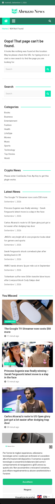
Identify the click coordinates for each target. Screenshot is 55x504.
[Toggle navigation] (13, 21)
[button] (50, 447)
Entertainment (10, 121)
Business (8, 117)
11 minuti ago (13, 336)
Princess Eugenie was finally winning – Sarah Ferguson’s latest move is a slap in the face (26, 374)
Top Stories (9, 154)
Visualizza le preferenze (27, 497)
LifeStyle (8, 133)
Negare (27, 489)
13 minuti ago (13, 381)
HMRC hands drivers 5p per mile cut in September (27, 266)
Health (7, 129)
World (7, 158)
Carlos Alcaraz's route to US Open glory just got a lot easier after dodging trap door (27, 419)
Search (48, 69)
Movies (7, 137)
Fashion (8, 125)
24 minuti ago (13, 427)
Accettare (28, 482)
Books (7, 112)
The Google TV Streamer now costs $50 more (25, 197)
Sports (7, 145)
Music (7, 141)
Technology (9, 150)
